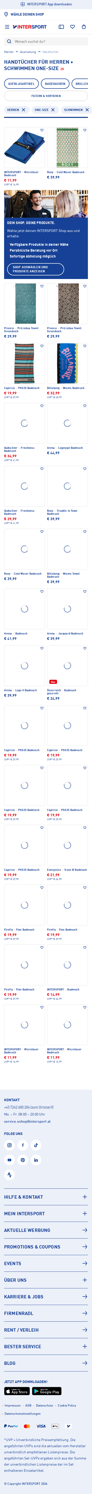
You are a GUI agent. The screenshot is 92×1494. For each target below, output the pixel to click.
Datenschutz (44, 1405)
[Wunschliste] (73, 27)
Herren (9, 52)
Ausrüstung (28, 52)
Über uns (15, 1280)
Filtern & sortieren (46, 96)
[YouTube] (9, 1160)
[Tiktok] (36, 1145)
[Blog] (46, 1363)
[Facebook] (22, 1145)
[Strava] (9, 1174)
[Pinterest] (22, 1160)
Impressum (13, 1405)
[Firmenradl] (46, 1313)
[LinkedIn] (36, 1160)
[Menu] (7, 27)
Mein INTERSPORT (24, 1213)
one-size (42, 110)
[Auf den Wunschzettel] (42, 130)
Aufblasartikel (21, 84)
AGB (28, 1405)
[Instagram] (9, 1145)
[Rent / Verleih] (46, 1330)
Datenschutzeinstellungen (23, 1413)
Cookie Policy (67, 1405)
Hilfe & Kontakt (23, 1197)
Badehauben (55, 84)
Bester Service (22, 1346)
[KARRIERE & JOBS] (46, 1296)
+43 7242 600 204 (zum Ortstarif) (28, 1107)
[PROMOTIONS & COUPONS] (46, 1247)
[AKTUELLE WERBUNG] (46, 1230)
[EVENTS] (46, 1263)
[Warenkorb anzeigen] (84, 27)
